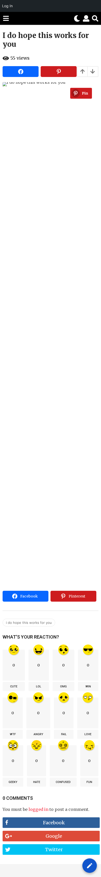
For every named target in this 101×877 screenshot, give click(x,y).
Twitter (54, 849)
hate (36, 782)
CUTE (13, 686)
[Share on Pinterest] (59, 71)
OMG (63, 686)
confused (63, 782)
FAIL (64, 734)
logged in (38, 809)
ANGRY (38, 734)
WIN (88, 686)
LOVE (87, 734)
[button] (6, 18)
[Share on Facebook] (21, 71)
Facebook (54, 823)
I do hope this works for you (29, 622)
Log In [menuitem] (7, 6)
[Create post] (89, 865)
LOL (38, 686)
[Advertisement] (50, 535)
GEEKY (13, 782)
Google (54, 836)
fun (89, 782)
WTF (13, 734)
